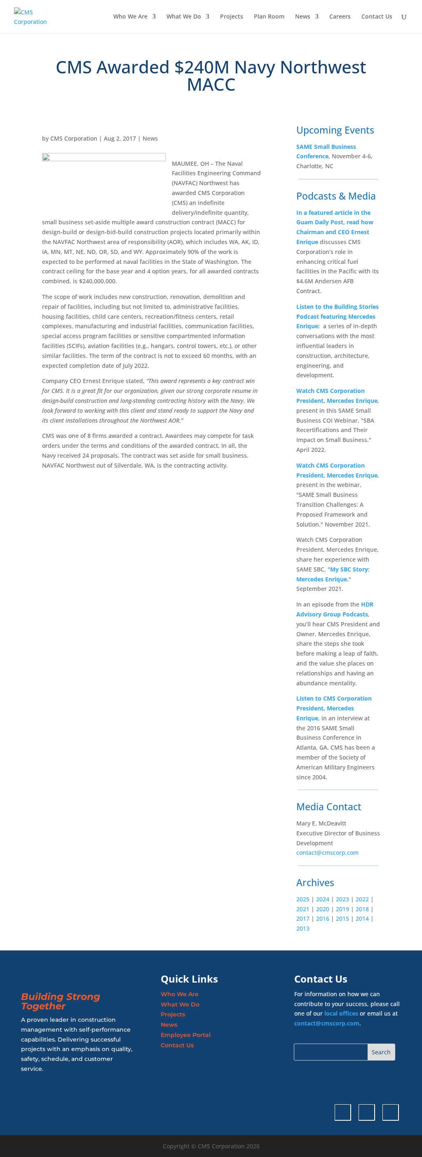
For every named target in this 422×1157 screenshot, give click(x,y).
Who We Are (130, 17)
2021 (302, 909)
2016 (322, 918)
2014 (362, 918)
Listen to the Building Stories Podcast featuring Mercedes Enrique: (337, 316)
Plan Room (269, 17)
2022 (362, 899)
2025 (302, 899)
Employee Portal (186, 1035)
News (302, 17)
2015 (342, 918)
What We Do (183, 17)
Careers (340, 17)
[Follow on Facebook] (390, 1112)
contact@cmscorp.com (327, 852)
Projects (231, 17)
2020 (322, 909)
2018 (361, 909)
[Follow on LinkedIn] (343, 1112)
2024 (321, 899)
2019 (342, 909)
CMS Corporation (73, 138)
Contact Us (376, 17)
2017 (302, 918)
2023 (341, 899)
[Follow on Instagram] (367, 1112)
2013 (302, 928)
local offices (341, 1013)
